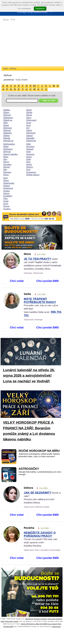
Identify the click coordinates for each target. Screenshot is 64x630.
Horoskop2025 (8, 626)
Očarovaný (31, 120)
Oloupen (7, 172)
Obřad (29, 112)
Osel (5, 178)
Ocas (28, 122)
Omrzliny (30, 146)
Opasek (29, 149)
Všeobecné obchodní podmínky (36, 619)
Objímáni (7, 128)
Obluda (6, 138)
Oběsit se (7, 120)
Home (6, 19)
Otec (5, 198)
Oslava (6, 185)
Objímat (7, 130)
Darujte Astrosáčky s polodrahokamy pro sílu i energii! (40, 473)
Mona (35, 254)
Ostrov (6, 193)
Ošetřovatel (8, 183)
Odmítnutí (31, 133)
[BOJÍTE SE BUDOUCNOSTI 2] (32, 237)
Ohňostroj (8, 149)
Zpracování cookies (11, 621)
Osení (6, 180)
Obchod (7, 115)
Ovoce (6, 206)
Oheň (5, 146)
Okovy (6, 162)
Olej (5, 169)
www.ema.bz (56, 626)
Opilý (28, 159)
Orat (28, 162)
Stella (35, 294)
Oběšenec (8, 117)
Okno (5, 157)
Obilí (5, 122)
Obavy (6, 112)
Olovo (6, 174)
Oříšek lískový (32, 174)
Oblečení (7, 133)
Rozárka (36, 527)
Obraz (29, 115)
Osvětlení (7, 196)
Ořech (29, 164)
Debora (36, 487)
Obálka (6, 110)
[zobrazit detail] (11, 268)
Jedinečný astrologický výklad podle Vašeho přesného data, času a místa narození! (39, 455)
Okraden (7, 164)
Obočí (29, 110)
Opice (29, 157)
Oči (27, 128)
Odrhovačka (9, 144)
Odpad (29, 135)
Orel (28, 169)
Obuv (28, 117)
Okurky (6, 167)
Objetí (6, 125)
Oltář (28, 144)
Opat (28, 151)
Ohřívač (7, 151)
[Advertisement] (32, 43)
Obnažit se (8, 140)
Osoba (6, 191)
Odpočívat (31, 140)
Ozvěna (7, 209)
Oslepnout (8, 188)
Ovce (5, 203)
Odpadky (30, 138)
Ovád (5, 201)
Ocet (28, 125)
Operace (30, 154)
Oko (5, 159)
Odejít (29, 130)
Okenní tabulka (10, 154)
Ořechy (29, 167)
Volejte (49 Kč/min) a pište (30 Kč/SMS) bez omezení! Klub (41, 624)
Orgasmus (31, 172)
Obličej (6, 135)
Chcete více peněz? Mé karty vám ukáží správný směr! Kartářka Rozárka (40, 539)
